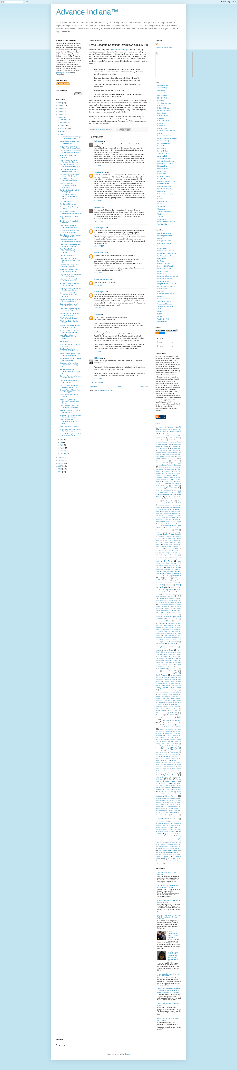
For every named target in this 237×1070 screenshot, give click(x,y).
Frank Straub (176, 576)
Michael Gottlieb (161, 710)
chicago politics (166, 490)
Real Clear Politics (163, 299)
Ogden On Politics (163, 184)
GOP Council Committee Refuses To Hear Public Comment (69, 196)
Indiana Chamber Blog (165, 136)
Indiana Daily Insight (164, 268)
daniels (158, 521)
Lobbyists (172, 677)
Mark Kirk (167, 692)
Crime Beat (159, 513)
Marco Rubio (174, 683)
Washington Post (163, 319)
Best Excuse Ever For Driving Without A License (69, 314)
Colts (176, 505)
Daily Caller (161, 105)
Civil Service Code (168, 501)
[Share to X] (125, 129)
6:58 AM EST (98, 273)
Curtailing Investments (171, 513)
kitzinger (171, 664)
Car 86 (177, 477)
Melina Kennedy (171, 704)
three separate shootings (119, 49)
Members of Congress (162, 706)
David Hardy (171, 523)
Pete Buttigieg (174, 752)
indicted (158, 621)
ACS (179, 427)
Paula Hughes (160, 750)
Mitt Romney (176, 720)
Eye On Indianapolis (164, 111)
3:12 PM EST (98, 351)
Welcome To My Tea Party (166, 222)
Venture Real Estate (161, 846)
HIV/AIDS (170, 598)
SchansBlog (161, 206)
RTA (172, 792)
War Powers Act (174, 854)
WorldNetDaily (162, 321)
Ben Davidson (172, 452)
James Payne (174, 631)
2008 (60, 463)
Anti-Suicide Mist (173, 438)
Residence (175, 777)
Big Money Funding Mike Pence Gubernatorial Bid (70, 359)
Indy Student (161, 148)
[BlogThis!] (123, 129)
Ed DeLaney (175, 555)
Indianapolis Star (163, 281)
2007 (60, 466)
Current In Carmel (163, 246)
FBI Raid (170, 569)
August (62, 131)
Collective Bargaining (164, 505)
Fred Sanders (177, 578)
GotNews (160, 118)
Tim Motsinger (168, 836)
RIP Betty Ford (64, 341)
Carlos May (169, 481)
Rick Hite (176, 783)
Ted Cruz (164, 827)
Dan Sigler (171, 517)
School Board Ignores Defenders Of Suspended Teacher (168, 886)
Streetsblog (161, 209)
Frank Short (166, 576)
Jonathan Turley (162, 156)
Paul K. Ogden (99, 228)
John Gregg (168, 650)
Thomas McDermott (175, 829)
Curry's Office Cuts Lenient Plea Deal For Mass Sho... (70, 289)
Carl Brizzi (171, 479)
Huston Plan (172, 600)
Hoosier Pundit (162, 128)
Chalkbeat (160, 100)
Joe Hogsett (160, 644)
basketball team (160, 452)
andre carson (175, 431)
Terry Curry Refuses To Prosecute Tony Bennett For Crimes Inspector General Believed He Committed (168, 990)
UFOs (179, 842)
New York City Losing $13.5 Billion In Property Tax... (69, 265)
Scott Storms (175, 802)
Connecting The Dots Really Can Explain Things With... (69, 406)
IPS (159, 623)
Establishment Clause (162, 565)
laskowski (178, 666)
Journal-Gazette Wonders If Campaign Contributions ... (70, 270)
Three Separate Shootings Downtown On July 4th (69, 386)
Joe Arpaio (165, 641)
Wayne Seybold (162, 857)
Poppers (174, 760)
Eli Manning (159, 557)
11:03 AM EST (99, 308)
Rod (174, 787)
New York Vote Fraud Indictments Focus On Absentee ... (68, 185)
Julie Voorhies (160, 658)
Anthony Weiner (160, 438)
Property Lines (162, 191)
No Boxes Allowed (163, 176)
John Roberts (168, 652)
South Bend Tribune (164, 301)
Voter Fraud (159, 852)
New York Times (162, 289)
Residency (159, 779)
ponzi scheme (161, 760)
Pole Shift (159, 758)
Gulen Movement (169, 592)
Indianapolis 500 (160, 616)
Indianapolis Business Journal (167, 276)
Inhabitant (178, 621)
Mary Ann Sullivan (170, 700)
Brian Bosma (159, 469)
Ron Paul (177, 790)
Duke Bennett (160, 550)
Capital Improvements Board (164, 477)
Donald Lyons (169, 542)
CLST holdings (170, 503)
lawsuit (157, 671)
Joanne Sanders (171, 639)
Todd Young (175, 838)
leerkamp (165, 671)
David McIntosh (168, 526)
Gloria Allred (159, 585)
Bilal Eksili (166, 458)
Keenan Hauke (174, 660)
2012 (60, 114)
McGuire (178, 702)
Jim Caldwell (159, 639)
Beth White (171, 456)
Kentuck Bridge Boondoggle (164, 662)
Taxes (157, 827)
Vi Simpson (167, 848)
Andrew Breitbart (166, 433)
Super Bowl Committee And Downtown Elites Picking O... (70, 165)
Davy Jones (167, 530)
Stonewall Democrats (162, 817)
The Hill (160, 309)
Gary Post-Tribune (163, 263)
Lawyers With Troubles (165, 163)
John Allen (176, 646)
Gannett (167, 580)
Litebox (173, 675)
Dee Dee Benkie (174, 532)
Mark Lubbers (176, 692)
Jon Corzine (177, 652)
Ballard (166, 446)
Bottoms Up (162, 467)
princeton (158, 762)
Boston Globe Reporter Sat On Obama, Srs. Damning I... (70, 354)
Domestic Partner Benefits (170, 540)
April (62, 445)
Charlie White (171, 488)
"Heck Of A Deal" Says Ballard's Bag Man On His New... (70, 416)
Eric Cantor (161, 559)
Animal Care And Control (171, 435)
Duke (176, 548)
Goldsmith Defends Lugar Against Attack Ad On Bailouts (70, 240)
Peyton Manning (161, 756)
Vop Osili (162, 850)
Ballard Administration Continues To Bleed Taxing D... (70, 371)
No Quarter (161, 179)
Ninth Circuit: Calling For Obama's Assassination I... (69, 226)
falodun (158, 569)
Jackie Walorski (168, 625)
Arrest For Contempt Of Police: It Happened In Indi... (70, 411)
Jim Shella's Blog (163, 153)
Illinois (164, 602)
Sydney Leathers (164, 823)
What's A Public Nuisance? (69, 318)
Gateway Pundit (162, 116)
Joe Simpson (167, 646)
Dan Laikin (178, 515)
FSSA (159, 580)
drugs (177, 544)
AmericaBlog (161, 90)
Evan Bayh (159, 567)
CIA (173, 492)
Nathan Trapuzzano (168, 725)
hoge (177, 598)
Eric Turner (168, 561)
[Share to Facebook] (128, 129)
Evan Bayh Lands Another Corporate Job (68, 381)
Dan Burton (159, 515)
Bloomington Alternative (165, 236)
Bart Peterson (173, 450)
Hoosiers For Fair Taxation (166, 131)
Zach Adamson (169, 863)
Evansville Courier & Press (166, 251)
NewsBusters (161, 174)
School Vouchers (160, 800)
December (64, 120)
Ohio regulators (161, 737)
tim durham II (171, 833)
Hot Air (159, 133)
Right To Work (165, 787)
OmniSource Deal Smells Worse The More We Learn (70, 275)
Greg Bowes (174, 587)
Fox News (160, 261)
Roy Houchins (163, 792)
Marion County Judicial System (169, 690)
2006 (60, 469)
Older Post (144, 387)
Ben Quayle (165, 454)
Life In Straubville (65, 201)
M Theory (97, 358)
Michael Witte (174, 710)
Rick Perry (159, 785)
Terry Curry (173, 827)
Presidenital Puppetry (164, 189)
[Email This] (120, 129)
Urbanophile (161, 219)
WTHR (159, 316)
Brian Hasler (170, 469)
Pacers (172, 739)
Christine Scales (163, 492)
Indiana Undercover (173, 615)
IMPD (179, 602)
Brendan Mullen (173, 467)
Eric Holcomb (172, 559)
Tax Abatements (173, 825)
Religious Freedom (162, 777)
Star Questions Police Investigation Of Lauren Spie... (68, 421)
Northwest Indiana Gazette (166, 181)
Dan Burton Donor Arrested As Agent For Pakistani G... (70, 245)
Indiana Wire (161, 274)
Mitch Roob (165, 720)
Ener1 (166, 557)
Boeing (158, 465)
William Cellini (177, 859)
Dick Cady (171, 538)
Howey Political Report (165, 266)
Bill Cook (165, 461)
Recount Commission (164, 770)
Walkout (176, 852)
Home (119, 387)
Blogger (127, 1054)
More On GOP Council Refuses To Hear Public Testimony (70, 151)
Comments (162, 346)
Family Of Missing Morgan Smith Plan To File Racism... (70, 435)
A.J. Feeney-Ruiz (161, 427)
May (61, 442)
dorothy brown (168, 544)
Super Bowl (162, 819)
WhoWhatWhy (162, 224)
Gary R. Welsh (99, 172)
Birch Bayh (175, 461)
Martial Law (175, 698)
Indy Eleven (167, 621)
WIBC (168, 859)
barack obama (161, 448)
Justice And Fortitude (164, 158)
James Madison (176, 629)
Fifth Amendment (168, 571)
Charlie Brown (160, 488)
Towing (164, 842)
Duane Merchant (161, 546)
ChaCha (158, 486)
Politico (159, 296)
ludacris (167, 679)
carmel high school (173, 483)
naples (157, 725)
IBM (179, 600)
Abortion (171, 427)
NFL (174, 731)
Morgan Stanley (163, 722)
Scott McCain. (165, 802)
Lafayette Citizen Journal (165, 161)
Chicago (158, 490)
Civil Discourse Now (164, 103)
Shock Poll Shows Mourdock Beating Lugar (69, 191)
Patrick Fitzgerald (161, 746)
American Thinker (163, 93)
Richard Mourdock (163, 783)
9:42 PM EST (98, 200)
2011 (60, 117)
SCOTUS (160, 204)
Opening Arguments (164, 186)
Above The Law (162, 85)
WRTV (159, 314)
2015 (60, 106)
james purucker (160, 633)
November (64, 123)
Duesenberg (159, 548)
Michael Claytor (173, 708)
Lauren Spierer (162, 668)
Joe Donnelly (175, 641)
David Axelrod (166, 521)
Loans (165, 677)
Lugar (173, 679)
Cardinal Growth (160, 479)
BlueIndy (165, 463)
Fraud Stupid (161, 113)
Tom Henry (172, 840)
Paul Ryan (175, 748)
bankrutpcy (175, 446)
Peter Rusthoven (173, 754)
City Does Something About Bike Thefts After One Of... (69, 170)
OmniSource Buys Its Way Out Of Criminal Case (70, 309)
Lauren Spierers (174, 668)
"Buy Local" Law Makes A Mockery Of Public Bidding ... (70, 350)
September (64, 128)
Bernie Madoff (160, 456)
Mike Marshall (160, 715)
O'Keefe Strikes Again (67, 255)
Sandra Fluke (166, 798)
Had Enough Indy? (163, 121)
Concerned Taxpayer (101, 279)
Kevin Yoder (177, 662)
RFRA (169, 779)
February (63, 451)
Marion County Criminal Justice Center (168, 686)
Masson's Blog (162, 166)
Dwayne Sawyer (172, 550)
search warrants (161, 804)
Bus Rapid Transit (170, 475)
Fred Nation (167, 578)
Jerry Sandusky (169, 635)
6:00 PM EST (98, 378)
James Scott (170, 633)
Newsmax (160, 291)
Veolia (160, 848)
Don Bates (159, 542)
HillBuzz (160, 123)
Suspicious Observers (164, 304)
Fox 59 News (161, 258)
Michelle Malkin (162, 169)
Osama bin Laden (161, 739)
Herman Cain (166, 596)
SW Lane (97, 314)
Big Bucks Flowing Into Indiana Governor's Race (70, 377)
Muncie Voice (161, 171)
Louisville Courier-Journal (166, 286)
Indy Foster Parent (163, 143)
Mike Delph (174, 713)
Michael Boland (160, 708)
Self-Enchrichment (173, 806)
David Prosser (170, 528)
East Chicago (177, 553)
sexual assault (160, 808)
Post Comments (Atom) (105, 390)
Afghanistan (174, 429)
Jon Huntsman (162, 654)
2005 (60, 472)
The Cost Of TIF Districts (68, 204)
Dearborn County (161, 532)
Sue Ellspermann (176, 817)
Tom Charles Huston (161, 840)
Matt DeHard (170, 702)
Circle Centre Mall (171, 496)
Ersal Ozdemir (171, 563)
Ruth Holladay (162, 201)
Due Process (173, 546)
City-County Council (170, 498)
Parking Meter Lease (162, 743)
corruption (165, 511)
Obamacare (168, 733)
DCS (176, 530)
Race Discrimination (169, 766)
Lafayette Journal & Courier (166, 284)
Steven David (175, 815)
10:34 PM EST (99, 221)
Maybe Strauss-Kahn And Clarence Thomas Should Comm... (69, 401)
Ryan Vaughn (171, 796)
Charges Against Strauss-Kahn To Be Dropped (70, 391)
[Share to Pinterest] (130, 129)
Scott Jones (171, 800)
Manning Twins (169, 681)
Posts (160, 342)
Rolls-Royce (168, 789)
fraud (160, 578)
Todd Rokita (165, 838)
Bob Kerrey (175, 463)
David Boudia (177, 521)
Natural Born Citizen (172, 727)
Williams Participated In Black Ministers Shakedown (173, 934)
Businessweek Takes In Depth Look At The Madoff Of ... (70, 142)
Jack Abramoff (172, 623)
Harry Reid (165, 594)
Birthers (158, 463)
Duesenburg (168, 548)
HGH (175, 596)
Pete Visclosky (160, 754)
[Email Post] (116, 129)
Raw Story (160, 196)
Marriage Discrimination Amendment (167, 696)
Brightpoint (167, 471)
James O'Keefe (162, 631)
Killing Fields (161, 664)
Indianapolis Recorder (164, 279)
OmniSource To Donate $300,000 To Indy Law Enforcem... (68, 294)
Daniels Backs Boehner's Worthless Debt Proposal (69, 161)
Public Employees (168, 764)
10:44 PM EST (99, 246)
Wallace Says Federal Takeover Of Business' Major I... (70, 300)
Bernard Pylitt (175, 454)
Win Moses (162, 861)
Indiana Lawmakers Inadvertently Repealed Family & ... (68, 337)
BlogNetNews (162, 95)
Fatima (164, 569)
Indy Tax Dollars (162, 151)
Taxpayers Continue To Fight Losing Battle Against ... (69, 231)
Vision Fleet (177, 848)
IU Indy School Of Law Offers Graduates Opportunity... (69, 331)
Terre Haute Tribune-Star (165, 306)
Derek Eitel (161, 538)
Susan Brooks (174, 819)
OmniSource (174, 737)
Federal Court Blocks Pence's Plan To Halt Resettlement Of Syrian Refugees (169, 917)
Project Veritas (168, 762)
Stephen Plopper (173, 810)
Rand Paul (166, 768)
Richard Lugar (169, 781)
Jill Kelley (176, 637)
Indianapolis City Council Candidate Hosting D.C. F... (70, 280)
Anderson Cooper (161, 431)
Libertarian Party (160, 673)
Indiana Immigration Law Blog (167, 138)
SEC (171, 804)
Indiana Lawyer (162, 271)
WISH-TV (160, 311)
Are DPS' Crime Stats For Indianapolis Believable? (69, 180)
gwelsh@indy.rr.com (63, 73)
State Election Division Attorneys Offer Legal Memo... (70, 236)
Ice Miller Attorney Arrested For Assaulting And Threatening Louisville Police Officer (173, 956)
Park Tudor (174, 741)
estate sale (175, 565)
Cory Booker (174, 511)
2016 (60, 103)
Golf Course (169, 585)
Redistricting (174, 773)
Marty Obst (159, 700)
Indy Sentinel (161, 146)
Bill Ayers (174, 458)
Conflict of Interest (161, 507)
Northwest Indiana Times (165, 294)
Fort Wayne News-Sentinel (166, 256)
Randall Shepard (176, 768)
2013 (60, 111)
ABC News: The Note (164, 233)
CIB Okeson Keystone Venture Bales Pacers (168, 494)
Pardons (164, 741)
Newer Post (93, 387)
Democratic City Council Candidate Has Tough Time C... (70, 260)
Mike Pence (171, 715)
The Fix (159, 214)
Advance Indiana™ (87, 12)
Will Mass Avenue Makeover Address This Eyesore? (69, 175)
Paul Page (166, 748)
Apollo (171, 440)
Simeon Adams (173, 808)
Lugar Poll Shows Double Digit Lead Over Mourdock (70, 137)
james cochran (169, 627)
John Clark (171, 648)
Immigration (171, 602)
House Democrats (161, 600)
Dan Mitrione (162, 517)
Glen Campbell (174, 582)
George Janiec (176, 580)
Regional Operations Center (166, 775)
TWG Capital (171, 842)
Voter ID (168, 852)
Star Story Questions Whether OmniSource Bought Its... (70, 284)
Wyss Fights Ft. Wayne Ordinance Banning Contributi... (67, 250)
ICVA (159, 602)
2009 (60, 460)
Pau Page (172, 746)
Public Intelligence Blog (165, 194)
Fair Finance (172, 567)
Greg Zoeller (169, 590)
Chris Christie (177, 490)
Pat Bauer (175, 743)
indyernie (97, 141)
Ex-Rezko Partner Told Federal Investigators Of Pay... (70, 326)
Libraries (170, 673)
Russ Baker (161, 199)
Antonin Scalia (160, 440)
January (63, 454)
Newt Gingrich (165, 731)
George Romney (162, 582)
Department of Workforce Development (170, 536)
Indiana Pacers (169, 608)
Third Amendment (161, 829)
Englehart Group (176, 557)
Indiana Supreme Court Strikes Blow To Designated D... (70, 430)
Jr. (156, 656)
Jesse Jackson (166, 637)
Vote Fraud (172, 850)
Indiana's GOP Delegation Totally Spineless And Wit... (70, 147)
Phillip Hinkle (174, 756)
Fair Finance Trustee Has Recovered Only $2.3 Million (70, 212)
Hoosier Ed (161, 126)
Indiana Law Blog (163, 141)
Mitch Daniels (173, 717)
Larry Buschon (169, 666)
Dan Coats (169, 515)
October (63, 125)
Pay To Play (170, 750)
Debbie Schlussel (163, 108)
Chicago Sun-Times (164, 241)
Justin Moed (171, 658)
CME (179, 503)
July (61, 134)
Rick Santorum (170, 785)
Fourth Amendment (173, 573)
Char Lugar (165, 486)
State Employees (161, 810)
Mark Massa (161, 694)
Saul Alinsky (175, 798)
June (62, 439)
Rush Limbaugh (169, 794)
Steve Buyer (159, 812)
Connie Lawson (174, 507)
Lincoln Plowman (161, 675)
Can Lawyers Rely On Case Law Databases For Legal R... (69, 365)
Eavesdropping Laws (163, 555)
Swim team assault (175, 821)
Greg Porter (159, 590)
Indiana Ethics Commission (166, 604)
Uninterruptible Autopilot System (168, 844)
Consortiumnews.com (164, 243)
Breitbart (160, 238)
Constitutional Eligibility (162, 509)
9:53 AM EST (98, 285)
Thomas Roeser (163, 831)
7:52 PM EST (98, 165)
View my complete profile (164, 47)
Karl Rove (165, 660)
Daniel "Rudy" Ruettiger (171, 519)
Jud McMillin (164, 656)
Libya (176, 673)
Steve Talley (165, 815)
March (62, 448)
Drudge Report (162, 248)
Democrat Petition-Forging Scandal (168, 534)
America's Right (162, 88)
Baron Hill (162, 450)
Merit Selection (174, 706)
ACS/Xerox (163, 429)
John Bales (160, 648)
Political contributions (172, 758)
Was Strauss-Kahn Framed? (69, 426)
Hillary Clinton (160, 598)
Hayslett (173, 594)
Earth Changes (165, 553)
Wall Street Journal (161, 854)
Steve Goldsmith (170, 812)
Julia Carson (175, 656)
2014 (60, 109)
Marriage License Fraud (162, 698)
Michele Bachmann (161, 713)
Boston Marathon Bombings (171, 465)
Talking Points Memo (164, 211)
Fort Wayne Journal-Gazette (166, 253)
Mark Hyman (159, 692)
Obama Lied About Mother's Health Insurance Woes (69, 305)
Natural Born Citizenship (167, 729)
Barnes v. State (176, 448)
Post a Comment (97, 382)
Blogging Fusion (162, 98)
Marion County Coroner (163, 685)
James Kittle (165, 629)
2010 (60, 457)
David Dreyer (161, 523)
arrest (170, 444)
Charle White (175, 486)
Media (160, 704)
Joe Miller (171, 644)
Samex (157, 798)
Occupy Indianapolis (172, 735)
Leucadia (174, 671)
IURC (163, 623)
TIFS (172, 831)
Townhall (160, 216)
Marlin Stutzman (173, 694)
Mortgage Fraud (174, 722)
